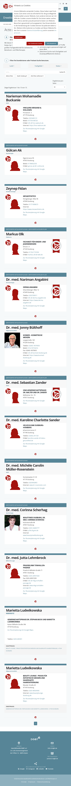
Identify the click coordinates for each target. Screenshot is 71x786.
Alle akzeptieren (51, 43)
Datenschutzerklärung (35, 30)
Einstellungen (19, 37)
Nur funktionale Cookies (35, 43)
